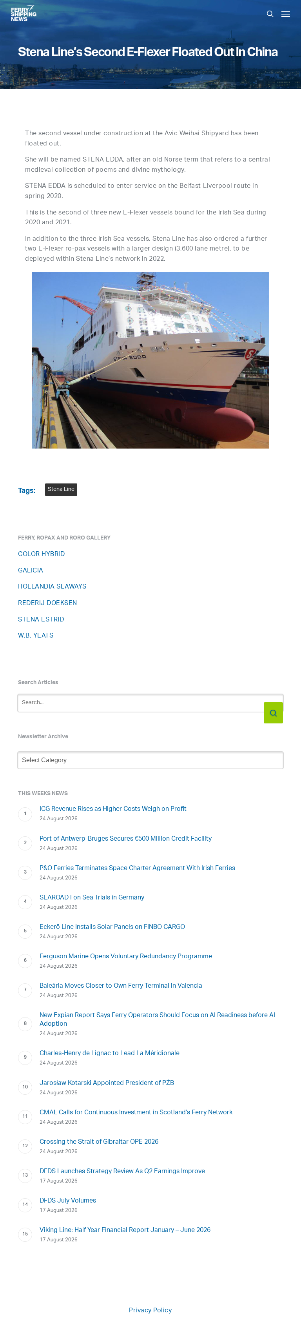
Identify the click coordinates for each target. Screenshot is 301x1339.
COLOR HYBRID (41, 554)
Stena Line (61, 489)
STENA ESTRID (41, 620)
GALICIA (31, 571)
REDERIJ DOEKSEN (47, 603)
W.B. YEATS (35, 636)
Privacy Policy (150, 1310)
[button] (285, 14)
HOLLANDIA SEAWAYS (52, 587)
